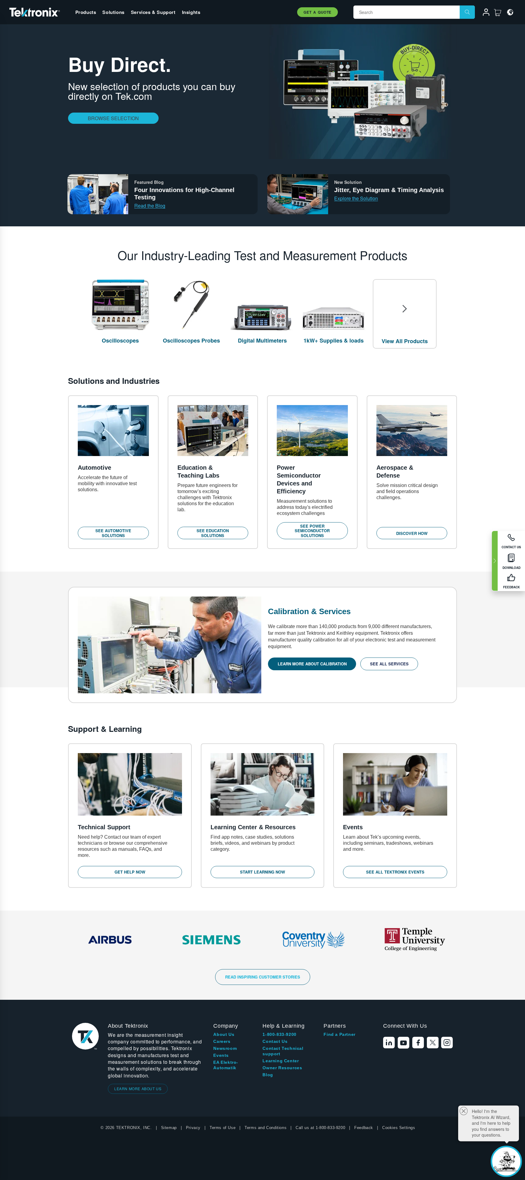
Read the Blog (149, 205)
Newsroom (225, 1048)
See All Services (389, 664)
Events (221, 1055)
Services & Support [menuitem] (153, 12)
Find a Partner (339, 1034)
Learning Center (280, 1060)
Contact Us (274, 1041)
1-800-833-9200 (279, 1034)
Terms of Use (222, 1127)
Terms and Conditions (266, 1127)
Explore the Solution (356, 198)
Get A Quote (317, 12)
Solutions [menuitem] (113, 12)
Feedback (363, 1127)
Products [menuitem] (85, 12)
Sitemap (169, 1127)
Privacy (193, 1127)
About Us (223, 1034)
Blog (267, 1074)
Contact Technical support (282, 1051)
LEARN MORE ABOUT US (137, 1088)
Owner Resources (282, 1067)
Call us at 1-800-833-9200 (320, 1127)
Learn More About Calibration (312, 664)
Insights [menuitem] (191, 12)
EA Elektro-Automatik (225, 1065)
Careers (221, 1041)
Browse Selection (113, 118)
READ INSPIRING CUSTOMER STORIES (262, 977)
